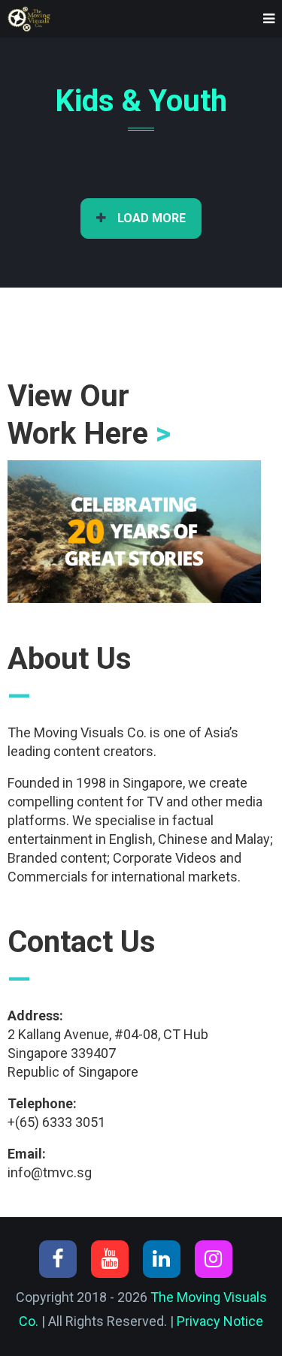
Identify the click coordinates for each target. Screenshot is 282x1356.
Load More (151, 218)
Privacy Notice (220, 1321)
